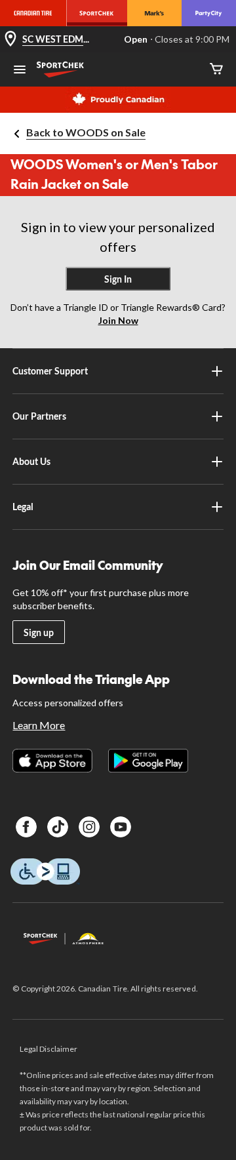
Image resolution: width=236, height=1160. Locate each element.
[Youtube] (120, 826)
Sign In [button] (118, 279)
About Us (31, 461)
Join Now (118, 320)
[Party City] (209, 13)
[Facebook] (26, 826)
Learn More (38, 725)
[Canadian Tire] (33, 13)
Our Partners (39, 416)
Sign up (39, 632)
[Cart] (216, 70)
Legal (22, 506)
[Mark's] (154, 13)
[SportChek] (96, 13)
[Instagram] (89, 826)
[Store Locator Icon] (10, 40)
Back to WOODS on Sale (86, 132)
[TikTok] (57, 826)
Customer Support (50, 370)
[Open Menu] (19, 71)
